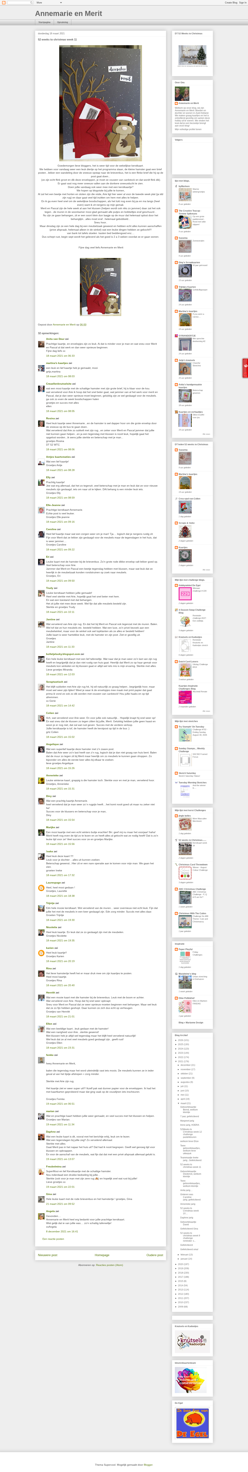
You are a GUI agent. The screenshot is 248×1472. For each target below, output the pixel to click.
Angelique (52, 744)
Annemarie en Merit (68, 13)
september (186, 1078)
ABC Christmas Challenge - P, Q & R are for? (200, 894)
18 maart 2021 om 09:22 (60, 549)
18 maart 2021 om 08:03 (60, 376)
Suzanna (183, 238)
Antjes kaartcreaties (58, 456)
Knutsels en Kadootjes (190, 637)
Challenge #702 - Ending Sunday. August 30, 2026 (200, 732)
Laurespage (53, 882)
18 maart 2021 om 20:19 (60, 961)
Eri (48, 556)
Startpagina (44, 22)
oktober (185, 1073)
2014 (181, 1285)
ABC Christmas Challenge (192, 889)
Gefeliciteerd (186, 1245)
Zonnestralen (198, 241)
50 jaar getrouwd (200, 265)
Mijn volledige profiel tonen (188, 129)
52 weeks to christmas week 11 (190, 1165)
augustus (185, 1082)
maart (184, 1103)
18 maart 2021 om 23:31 (60, 1047)
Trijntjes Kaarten (187, 287)
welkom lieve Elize (189, 1141)
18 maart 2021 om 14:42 (60, 705)
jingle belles (185, 816)
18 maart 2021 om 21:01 (60, 1016)
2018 (181, 1273)
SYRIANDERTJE (187, 336)
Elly (48, 477)
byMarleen (184, 186)
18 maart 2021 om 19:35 (60, 940)
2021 (181, 1061)
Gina (49, 1194)
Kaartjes (183, 547)
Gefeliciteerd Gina (189, 1228)
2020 (181, 1264)
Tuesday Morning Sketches (193, 782)
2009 (181, 1306)
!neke (49, 851)
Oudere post (155, 1255)
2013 (181, 1289)
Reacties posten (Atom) (109, 1265)
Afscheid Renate (200, 691)
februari (185, 1254)
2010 (181, 1302)
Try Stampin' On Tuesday (191, 726)
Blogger (148, 1464)
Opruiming (62, 22)
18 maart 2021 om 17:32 (60, 875)
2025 (181, 1044)
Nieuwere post (47, 1255)
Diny (49, 796)
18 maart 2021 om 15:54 (60, 819)
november (186, 1069)
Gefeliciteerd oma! (189, 1249)
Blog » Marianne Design (191, 1022)
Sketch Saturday (187, 773)
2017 (181, 1277)
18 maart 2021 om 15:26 (60, 768)
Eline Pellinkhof (186, 998)
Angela (50, 1211)
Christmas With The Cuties (192, 913)
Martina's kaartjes (188, 311)
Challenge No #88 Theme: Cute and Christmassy (200, 919)
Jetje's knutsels (187, 360)
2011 (181, 1298)
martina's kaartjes (57, 363)
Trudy (49, 588)
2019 (181, 1268)
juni (183, 1090)
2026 (181, 1040)
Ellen (49, 1023)
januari (184, 1259)
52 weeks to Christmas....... (192, 840)
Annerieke (52, 775)
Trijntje (50, 903)
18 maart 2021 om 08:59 (60, 497)
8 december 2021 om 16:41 (62, 1231)
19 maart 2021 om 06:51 (60, 1103)
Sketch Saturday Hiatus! (189, 776)
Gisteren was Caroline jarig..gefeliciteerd (190, 1197)
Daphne (51, 1131)
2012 (181, 1294)
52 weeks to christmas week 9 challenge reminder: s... (190, 1237)
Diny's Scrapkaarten (189, 262)
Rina (49, 968)
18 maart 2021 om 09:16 (60, 521)
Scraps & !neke (187, 523)
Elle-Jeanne (53, 505)
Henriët (50, 992)
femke (50, 1054)
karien (50, 947)
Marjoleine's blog (187, 974)
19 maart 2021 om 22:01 (60, 1186)
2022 (181, 1057)
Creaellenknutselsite (59, 383)
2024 (181, 1048)
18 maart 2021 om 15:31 (60, 788)
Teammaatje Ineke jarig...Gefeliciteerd (191, 1158)
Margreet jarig (187, 1121)
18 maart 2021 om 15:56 (60, 843)
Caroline (51, 529)
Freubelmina (54, 1166)
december (186, 1065)
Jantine (50, 619)
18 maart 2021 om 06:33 (60, 355)
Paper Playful (185, 949)
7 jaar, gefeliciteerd (189, 1116)
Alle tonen (206, 434)
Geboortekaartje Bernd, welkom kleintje (189, 1110)
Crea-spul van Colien (189, 498)
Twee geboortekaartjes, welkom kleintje (190, 1183)
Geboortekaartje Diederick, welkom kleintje (190, 1174)
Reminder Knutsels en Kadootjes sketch (200, 642)
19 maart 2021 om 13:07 (60, 1159)
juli (182, 1086)
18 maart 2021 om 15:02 (60, 736)
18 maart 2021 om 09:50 (60, 580)
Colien (50, 713)
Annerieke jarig (187, 1204)
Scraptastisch (54, 681)
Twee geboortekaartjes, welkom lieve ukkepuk (190, 1149)
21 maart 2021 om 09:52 (60, 1203)
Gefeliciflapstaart (200, 290)
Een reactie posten (53, 1238)
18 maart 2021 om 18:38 (60, 895)
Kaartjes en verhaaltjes (191, 412)
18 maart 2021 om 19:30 (60, 920)
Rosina (50, 418)
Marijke (50, 827)
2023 (181, 1053)
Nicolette (51, 927)
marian (50, 1111)
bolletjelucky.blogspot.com (63, 654)
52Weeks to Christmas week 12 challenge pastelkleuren (191, 1133)
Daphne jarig (186, 1217)
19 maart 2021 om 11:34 (60, 1124)
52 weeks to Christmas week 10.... (189, 1211)
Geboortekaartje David (188, 1223)
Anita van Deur (55, 338)
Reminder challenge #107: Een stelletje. (199, 618)
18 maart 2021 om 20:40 (60, 985)
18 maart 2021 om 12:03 (60, 674)
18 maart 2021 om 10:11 (60, 611)
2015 (181, 1281)
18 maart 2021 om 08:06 (60, 449)
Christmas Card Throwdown (193, 864)
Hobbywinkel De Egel (189, 585)
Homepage (102, 1255)
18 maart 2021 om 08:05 (60, 411)
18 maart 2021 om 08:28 (60, 470)
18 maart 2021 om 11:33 (60, 646)
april (183, 1099)
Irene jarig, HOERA (189, 1125)
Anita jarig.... (186, 1190)
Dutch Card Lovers (188, 661)
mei (183, 1095)
